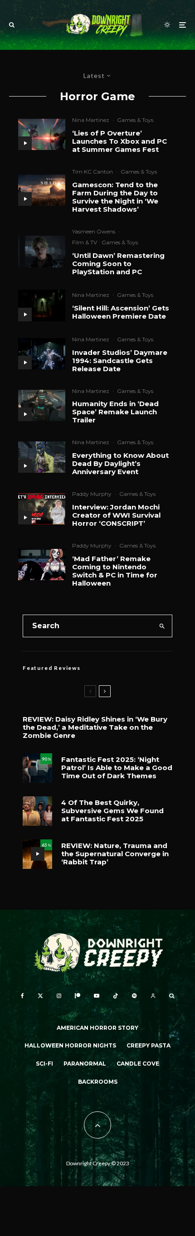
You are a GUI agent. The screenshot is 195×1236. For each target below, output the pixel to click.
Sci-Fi (44, 1063)
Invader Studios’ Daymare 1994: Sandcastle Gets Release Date (119, 361)
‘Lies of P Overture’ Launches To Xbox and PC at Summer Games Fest (119, 141)
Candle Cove (138, 1063)
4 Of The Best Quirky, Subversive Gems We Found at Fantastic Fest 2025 (112, 811)
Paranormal (84, 1063)
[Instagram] (59, 995)
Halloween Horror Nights (70, 1045)
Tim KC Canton (92, 171)
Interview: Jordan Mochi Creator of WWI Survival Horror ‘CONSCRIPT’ (116, 515)
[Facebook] (22, 995)
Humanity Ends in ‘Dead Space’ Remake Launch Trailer (115, 412)
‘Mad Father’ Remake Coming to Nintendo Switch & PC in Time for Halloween (114, 571)
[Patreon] (77, 995)
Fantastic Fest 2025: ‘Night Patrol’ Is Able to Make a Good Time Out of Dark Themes (116, 768)
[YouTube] (96, 995)
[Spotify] (134, 995)
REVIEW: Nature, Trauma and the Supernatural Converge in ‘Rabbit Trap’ (115, 854)
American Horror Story (97, 1027)
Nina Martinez (90, 119)
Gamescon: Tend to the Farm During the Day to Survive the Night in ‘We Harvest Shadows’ (115, 197)
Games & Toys (135, 119)
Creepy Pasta (149, 1045)
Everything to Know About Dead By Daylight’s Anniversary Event (120, 463)
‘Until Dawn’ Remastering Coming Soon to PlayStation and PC (118, 264)
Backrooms (97, 1081)
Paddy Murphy (92, 493)
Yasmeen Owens (93, 231)
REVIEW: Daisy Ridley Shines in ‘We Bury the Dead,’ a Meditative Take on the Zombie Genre (95, 727)
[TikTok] (115, 995)
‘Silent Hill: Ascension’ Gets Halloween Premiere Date (120, 312)
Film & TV (84, 242)
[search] (162, 626)
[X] (40, 995)
